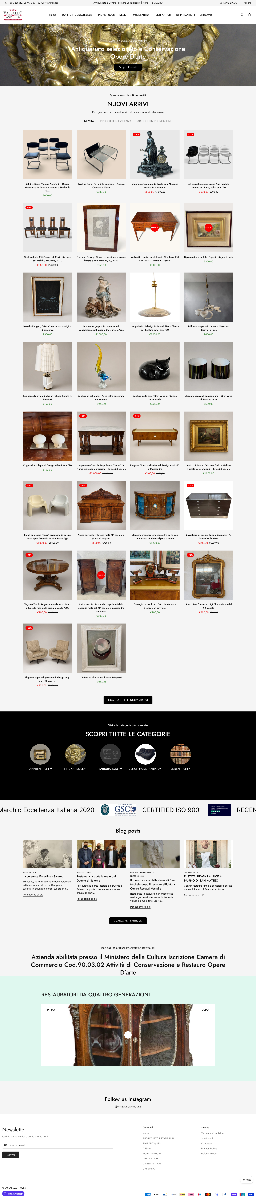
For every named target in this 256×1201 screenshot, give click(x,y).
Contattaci (207, 1143)
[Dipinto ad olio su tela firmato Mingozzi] (101, 648)
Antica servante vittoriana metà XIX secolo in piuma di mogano (101, 536)
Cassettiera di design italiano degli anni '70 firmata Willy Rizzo (208, 536)
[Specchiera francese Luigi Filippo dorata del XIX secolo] (208, 575)
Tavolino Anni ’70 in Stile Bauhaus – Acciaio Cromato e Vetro (101, 185)
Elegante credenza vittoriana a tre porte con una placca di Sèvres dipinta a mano (155, 536)
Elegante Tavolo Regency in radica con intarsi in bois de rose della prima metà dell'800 (47, 606)
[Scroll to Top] (250, 1184)
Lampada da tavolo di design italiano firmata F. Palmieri (47, 397)
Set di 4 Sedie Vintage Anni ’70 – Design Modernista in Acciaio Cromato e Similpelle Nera (47, 187)
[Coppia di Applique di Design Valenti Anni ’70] (47, 436)
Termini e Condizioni (212, 1133)
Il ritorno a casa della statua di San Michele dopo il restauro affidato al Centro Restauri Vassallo (153, 884)
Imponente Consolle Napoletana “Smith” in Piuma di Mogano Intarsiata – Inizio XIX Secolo (101, 467)
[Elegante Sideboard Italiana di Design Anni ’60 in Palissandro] (155, 436)
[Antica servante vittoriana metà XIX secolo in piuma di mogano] (101, 505)
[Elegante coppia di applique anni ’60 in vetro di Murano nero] (208, 366)
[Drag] (128, 1035)
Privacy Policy (209, 1148)
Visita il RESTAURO (153, 2)
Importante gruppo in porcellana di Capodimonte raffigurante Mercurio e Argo (101, 328)
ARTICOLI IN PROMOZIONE (154, 121)
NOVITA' (89, 121)
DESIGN (123, 14)
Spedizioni (207, 1138)
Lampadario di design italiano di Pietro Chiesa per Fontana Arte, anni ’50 (155, 328)
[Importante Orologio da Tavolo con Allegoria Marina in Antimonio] (155, 154)
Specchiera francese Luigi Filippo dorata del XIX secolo (208, 606)
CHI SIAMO (206, 14)
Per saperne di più (33, 894)
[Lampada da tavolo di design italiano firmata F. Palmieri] (47, 366)
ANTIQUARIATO (110, 769)
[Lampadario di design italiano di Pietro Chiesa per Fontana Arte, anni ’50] (155, 297)
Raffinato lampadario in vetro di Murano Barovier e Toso (208, 328)
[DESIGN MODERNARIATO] (145, 754)
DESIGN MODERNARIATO (146, 769)
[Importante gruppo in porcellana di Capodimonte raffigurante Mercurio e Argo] (101, 297)
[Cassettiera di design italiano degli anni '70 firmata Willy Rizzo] (208, 505)
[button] (249, 14)
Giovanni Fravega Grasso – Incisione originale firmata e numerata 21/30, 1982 (101, 258)
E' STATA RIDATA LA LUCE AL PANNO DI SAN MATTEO (203, 878)
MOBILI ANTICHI (142, 14)
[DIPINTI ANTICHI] (40, 754)
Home (52, 14)
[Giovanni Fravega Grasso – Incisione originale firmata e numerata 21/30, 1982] (101, 227)
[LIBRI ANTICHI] (180, 754)
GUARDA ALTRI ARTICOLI (128, 920)
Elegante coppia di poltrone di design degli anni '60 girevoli (47, 679)
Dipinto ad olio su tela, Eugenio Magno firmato (208, 257)
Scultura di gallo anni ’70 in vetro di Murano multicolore (101, 397)
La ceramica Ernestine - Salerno (43, 876)
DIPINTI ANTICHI (185, 14)
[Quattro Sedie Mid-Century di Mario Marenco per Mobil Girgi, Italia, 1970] (47, 227)
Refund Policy (209, 1153)
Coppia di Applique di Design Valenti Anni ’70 (47, 465)
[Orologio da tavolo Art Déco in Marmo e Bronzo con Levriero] (155, 575)
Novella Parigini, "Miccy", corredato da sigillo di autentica (47, 328)
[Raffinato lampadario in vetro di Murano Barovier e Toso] (208, 297)
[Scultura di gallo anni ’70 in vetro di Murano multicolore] (101, 366)
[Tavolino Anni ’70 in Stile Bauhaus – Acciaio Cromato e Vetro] (101, 154)
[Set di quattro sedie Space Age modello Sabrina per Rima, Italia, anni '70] (208, 154)
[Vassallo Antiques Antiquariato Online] (13, 15)
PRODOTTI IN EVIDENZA (115, 121)
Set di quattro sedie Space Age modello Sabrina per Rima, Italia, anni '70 (208, 185)
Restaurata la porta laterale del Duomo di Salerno (96, 878)
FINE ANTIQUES (106, 14)
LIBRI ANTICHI (164, 14)
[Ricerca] (242, 15)
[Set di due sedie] (47, 505)
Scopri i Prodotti (128, 67)
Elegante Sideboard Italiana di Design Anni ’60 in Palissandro (154, 467)
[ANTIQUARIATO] (110, 754)
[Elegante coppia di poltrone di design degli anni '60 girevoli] (47, 648)
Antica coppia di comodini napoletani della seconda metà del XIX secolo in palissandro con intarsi (101, 608)
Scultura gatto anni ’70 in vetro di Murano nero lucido (155, 397)
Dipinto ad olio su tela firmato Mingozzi (101, 677)
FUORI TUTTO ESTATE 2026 (76, 14)
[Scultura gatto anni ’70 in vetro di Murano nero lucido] (155, 366)
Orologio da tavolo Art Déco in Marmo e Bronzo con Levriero (155, 606)
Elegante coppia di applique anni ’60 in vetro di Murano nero (208, 397)
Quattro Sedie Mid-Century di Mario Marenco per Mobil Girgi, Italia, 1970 (47, 258)
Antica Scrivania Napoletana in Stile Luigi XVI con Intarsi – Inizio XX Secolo (155, 258)
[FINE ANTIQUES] (75, 754)
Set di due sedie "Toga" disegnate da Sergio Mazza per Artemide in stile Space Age (47, 536)
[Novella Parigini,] (47, 297)
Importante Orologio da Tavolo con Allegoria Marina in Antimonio (155, 185)
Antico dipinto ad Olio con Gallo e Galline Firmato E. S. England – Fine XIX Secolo (208, 467)
